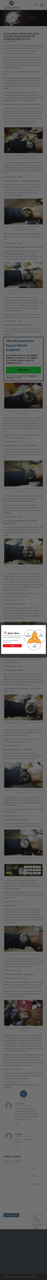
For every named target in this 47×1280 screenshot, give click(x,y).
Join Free (12, 645)
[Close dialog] (44, 627)
